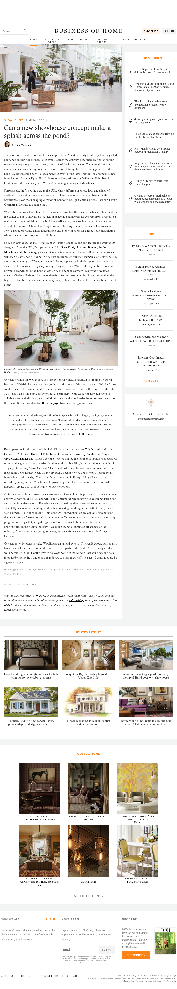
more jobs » (151, 380)
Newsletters (49, 976)
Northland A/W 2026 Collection (39, 819)
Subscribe (151, 31)
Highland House (137, 878)
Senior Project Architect (151, 266)
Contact (27, 976)
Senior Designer (151, 291)
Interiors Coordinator (151, 357)
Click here (108, 429)
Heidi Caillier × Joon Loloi (88, 816)
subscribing (76, 600)
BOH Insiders (85, 433)
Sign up (37, 595)
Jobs (70, 39)
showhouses (14, 120)
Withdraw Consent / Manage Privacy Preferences (150, 981)
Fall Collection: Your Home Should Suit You (39, 883)
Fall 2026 (88, 819)
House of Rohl (40, 454)
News (33, 39)
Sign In (169, 31)
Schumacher (20, 459)
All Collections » (88, 896)
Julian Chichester (60, 454)
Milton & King (39, 816)
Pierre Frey (79, 454)
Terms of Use (70, 959)
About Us (7, 976)
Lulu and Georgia (39, 878)
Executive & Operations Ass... (151, 245)
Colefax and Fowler (96, 449)
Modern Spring (88, 881)
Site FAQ (72, 976)
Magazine (140, 39)
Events (83, 39)
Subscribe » (136, 955)
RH (88, 878)
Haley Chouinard (23, 145)
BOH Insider (12, 605)
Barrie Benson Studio (137, 881)
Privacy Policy (67, 961)
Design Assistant (151, 315)
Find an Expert (102, 40)
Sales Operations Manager (151, 336)
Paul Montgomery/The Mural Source (137, 818)
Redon (137, 822)
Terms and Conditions (147, 975)
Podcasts (123, 39)
